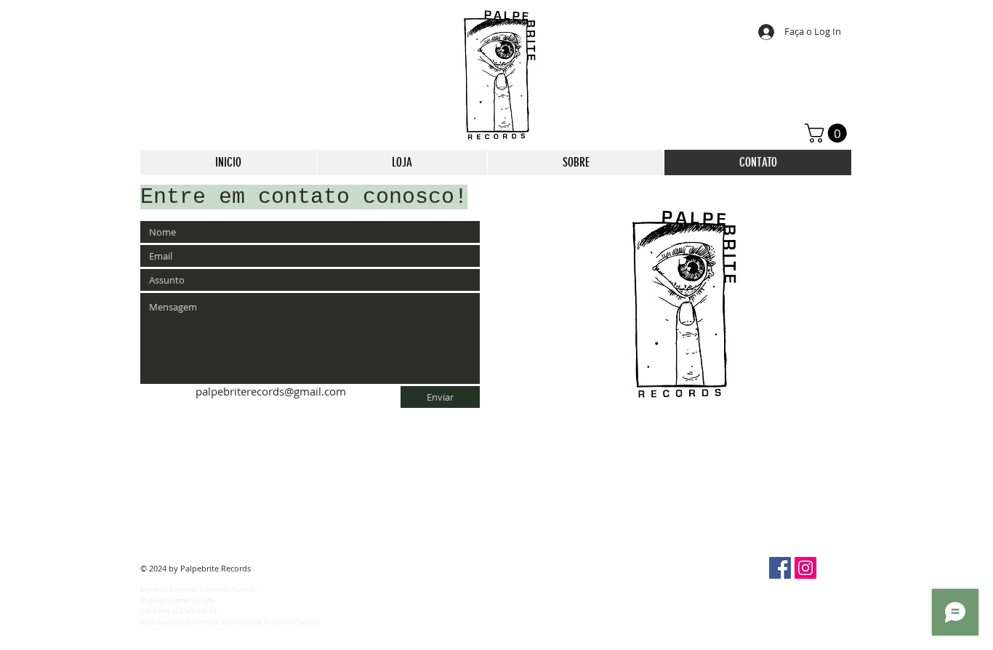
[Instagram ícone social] (805, 568)
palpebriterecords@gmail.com (271, 391)
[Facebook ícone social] (780, 568)
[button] (828, 133)
